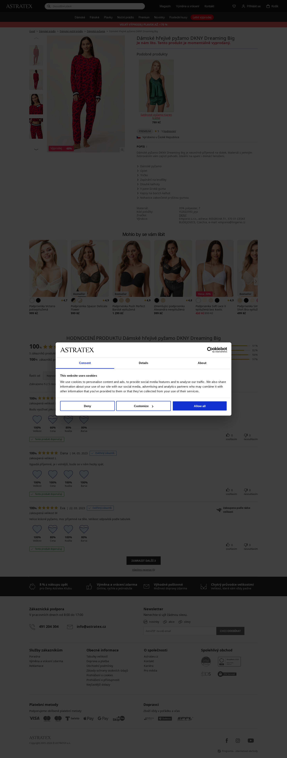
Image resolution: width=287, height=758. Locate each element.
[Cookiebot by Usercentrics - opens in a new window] (210, 350)
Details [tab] (143, 362)
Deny (87, 406)
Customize (141, 406)
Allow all (200, 406)
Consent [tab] (85, 362)
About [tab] (202, 362)
